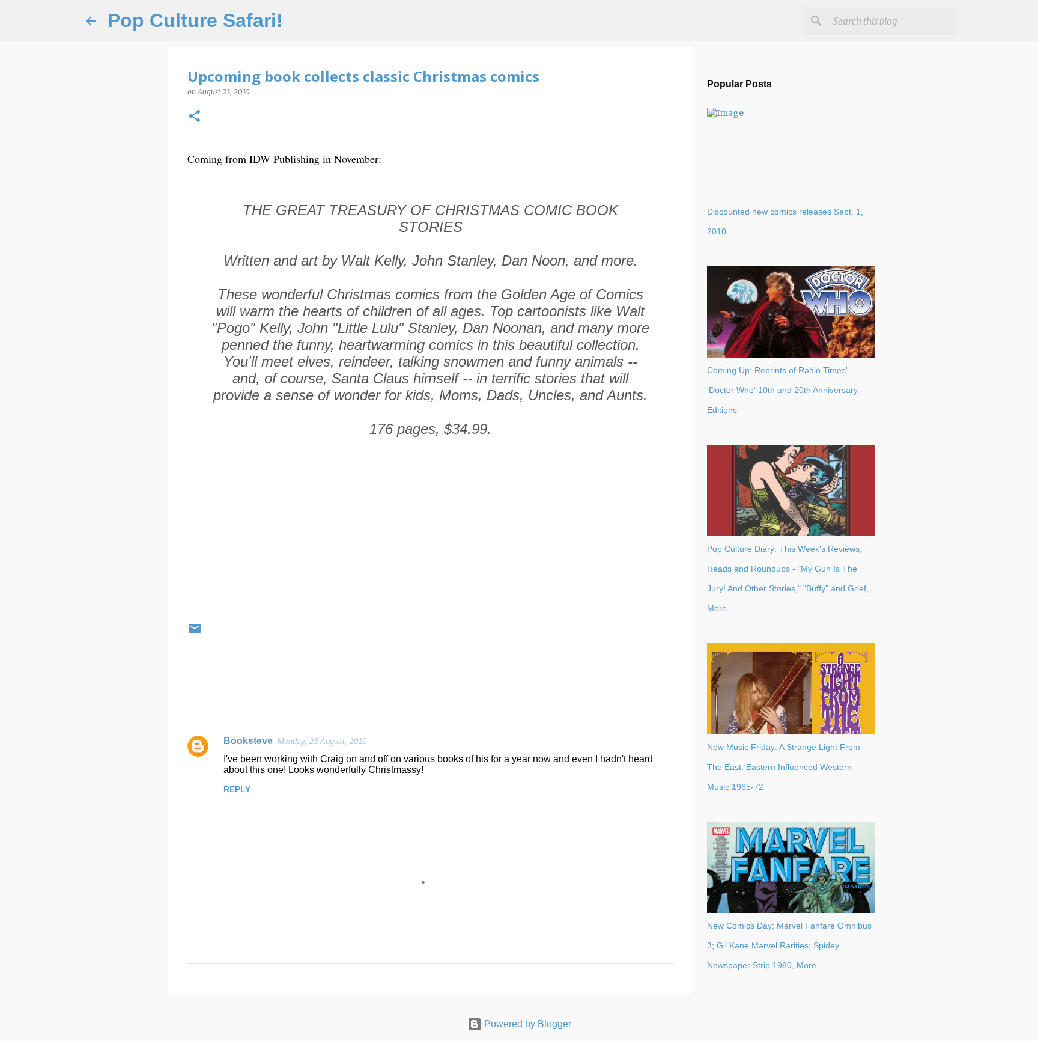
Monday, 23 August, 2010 (322, 741)
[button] (194, 117)
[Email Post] (194, 633)
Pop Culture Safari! (195, 20)
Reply (236, 789)
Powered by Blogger (526, 1024)
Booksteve (248, 741)
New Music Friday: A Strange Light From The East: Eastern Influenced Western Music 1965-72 (783, 767)
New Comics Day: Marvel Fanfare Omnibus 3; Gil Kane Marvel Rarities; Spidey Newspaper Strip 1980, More (789, 945)
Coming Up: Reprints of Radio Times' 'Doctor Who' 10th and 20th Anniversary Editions (782, 390)
